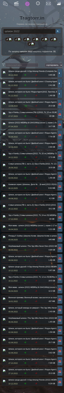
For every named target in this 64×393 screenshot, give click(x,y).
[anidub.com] (27, 39)
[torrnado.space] (53, 39)
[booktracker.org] (44, 39)
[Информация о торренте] (4, 72)
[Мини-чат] (5, 3)
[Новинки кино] (16, 3)
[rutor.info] (9, 39)
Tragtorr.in (32, 18)
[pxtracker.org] (31, 44)
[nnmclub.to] (18, 39)
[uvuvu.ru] (35, 39)
